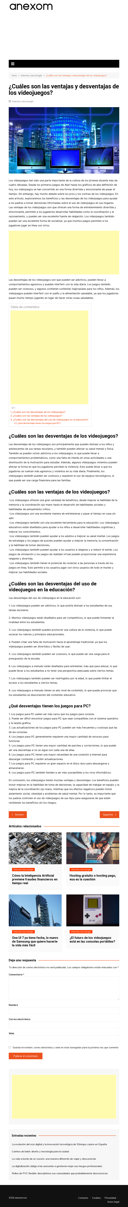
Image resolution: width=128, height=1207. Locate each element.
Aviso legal (113, 1202)
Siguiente (108, 814)
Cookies (96, 1198)
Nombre (13, 1004)
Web (11, 1033)
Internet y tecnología (22, 101)
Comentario (16, 974)
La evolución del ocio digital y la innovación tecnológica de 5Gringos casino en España (59, 1144)
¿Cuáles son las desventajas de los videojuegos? (39, 412)
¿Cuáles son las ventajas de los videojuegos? (37, 415)
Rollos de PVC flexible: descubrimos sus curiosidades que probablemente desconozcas (60, 1173)
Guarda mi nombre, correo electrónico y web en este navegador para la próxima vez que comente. (66, 1047)
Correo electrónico (19, 1019)
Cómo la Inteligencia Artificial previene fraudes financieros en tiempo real (34, 879)
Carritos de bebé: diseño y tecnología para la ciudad (40, 1151)
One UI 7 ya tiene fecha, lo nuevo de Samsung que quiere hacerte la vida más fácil (35, 941)
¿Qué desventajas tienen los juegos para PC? (39, 423)
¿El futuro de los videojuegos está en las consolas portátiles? (92, 939)
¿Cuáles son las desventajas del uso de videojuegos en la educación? (50, 419)
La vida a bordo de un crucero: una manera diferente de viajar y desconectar (54, 1158)
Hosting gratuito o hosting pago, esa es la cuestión (93, 877)
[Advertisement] (64, 34)
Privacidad (110, 1198)
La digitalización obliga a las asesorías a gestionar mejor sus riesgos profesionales (57, 1166)
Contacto (83, 1198)
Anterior (19, 814)
